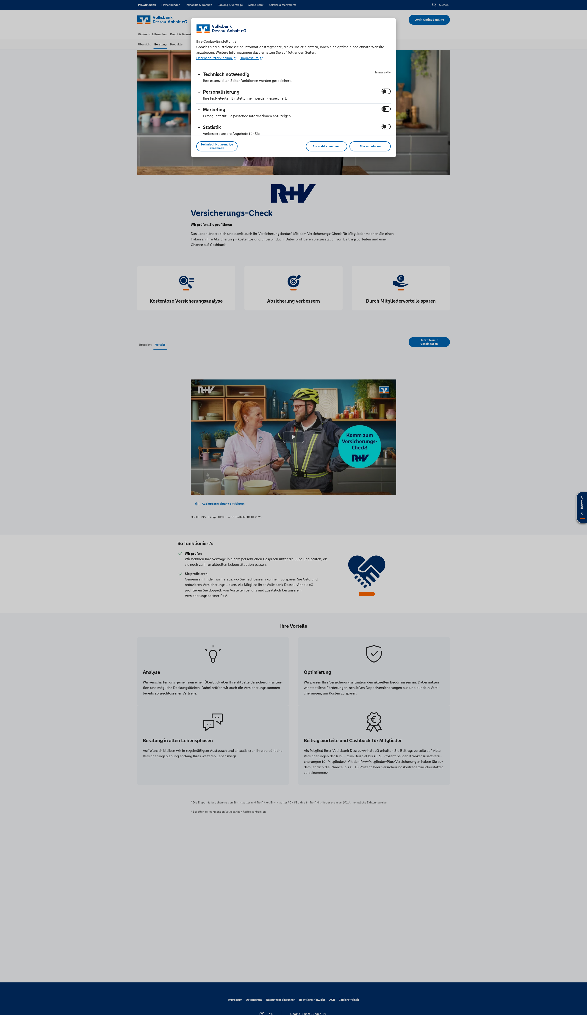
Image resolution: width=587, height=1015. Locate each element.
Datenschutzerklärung (214, 58)
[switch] (386, 91)
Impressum (249, 58)
